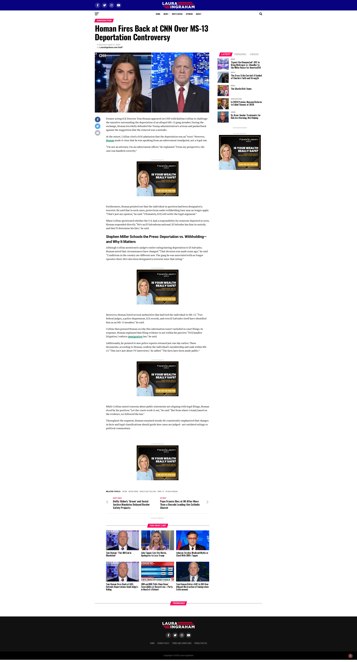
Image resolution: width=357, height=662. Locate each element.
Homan (110, 140)
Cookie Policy (163, 643)
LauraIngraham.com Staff (111, 47)
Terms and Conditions (181, 643)
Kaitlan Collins (148, 491)
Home (158, 13)
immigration (135, 336)
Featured (134, 491)
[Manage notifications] (350, 656)
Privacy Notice (200, 643)
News (166, 13)
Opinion (189, 13)
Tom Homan (172, 491)
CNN (125, 491)
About (198, 13)
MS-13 (161, 491)
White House (177, 13)
